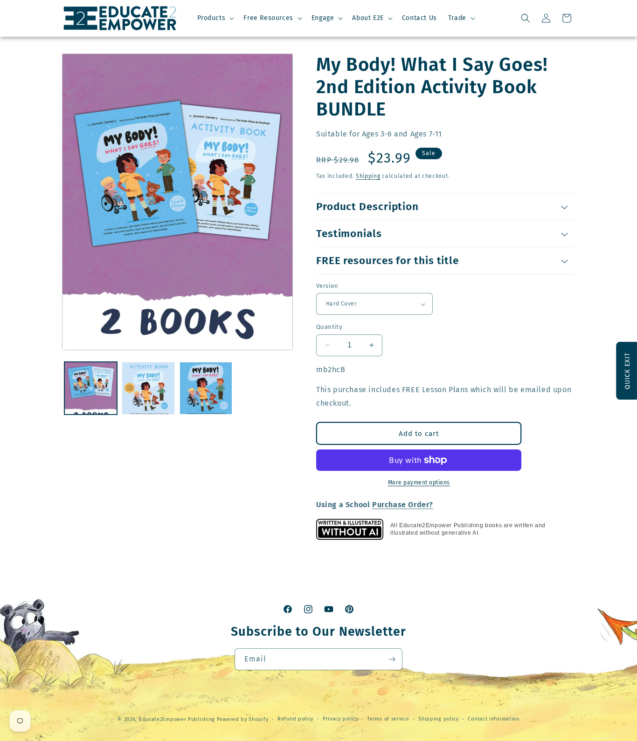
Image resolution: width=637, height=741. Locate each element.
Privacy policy (340, 719)
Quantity (329, 326)
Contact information (493, 719)
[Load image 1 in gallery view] (90, 388)
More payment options (419, 482)
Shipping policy (438, 719)
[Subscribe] (391, 659)
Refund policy (295, 719)
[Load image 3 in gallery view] (206, 388)
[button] (215, 18)
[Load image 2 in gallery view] (148, 388)
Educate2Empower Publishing (177, 719)
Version (327, 285)
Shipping (368, 176)
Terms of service (388, 719)
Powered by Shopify (243, 719)
